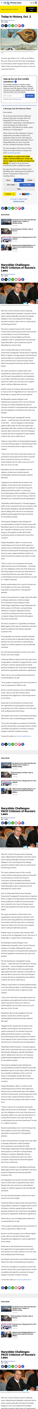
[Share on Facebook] (2, 25)
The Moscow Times (8, 20)
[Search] (33, 3)
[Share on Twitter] (6, 25)
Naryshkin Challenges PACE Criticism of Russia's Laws (18, 267)
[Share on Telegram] (9, 25)
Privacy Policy (18, 99)
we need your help (13, 153)
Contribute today (31, 9)
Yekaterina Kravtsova (9, 274)
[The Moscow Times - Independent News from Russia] (12, 3)
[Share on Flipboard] (19, 25)
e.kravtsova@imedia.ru (23, 736)
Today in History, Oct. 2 (16, 16)
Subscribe (29, 96)
